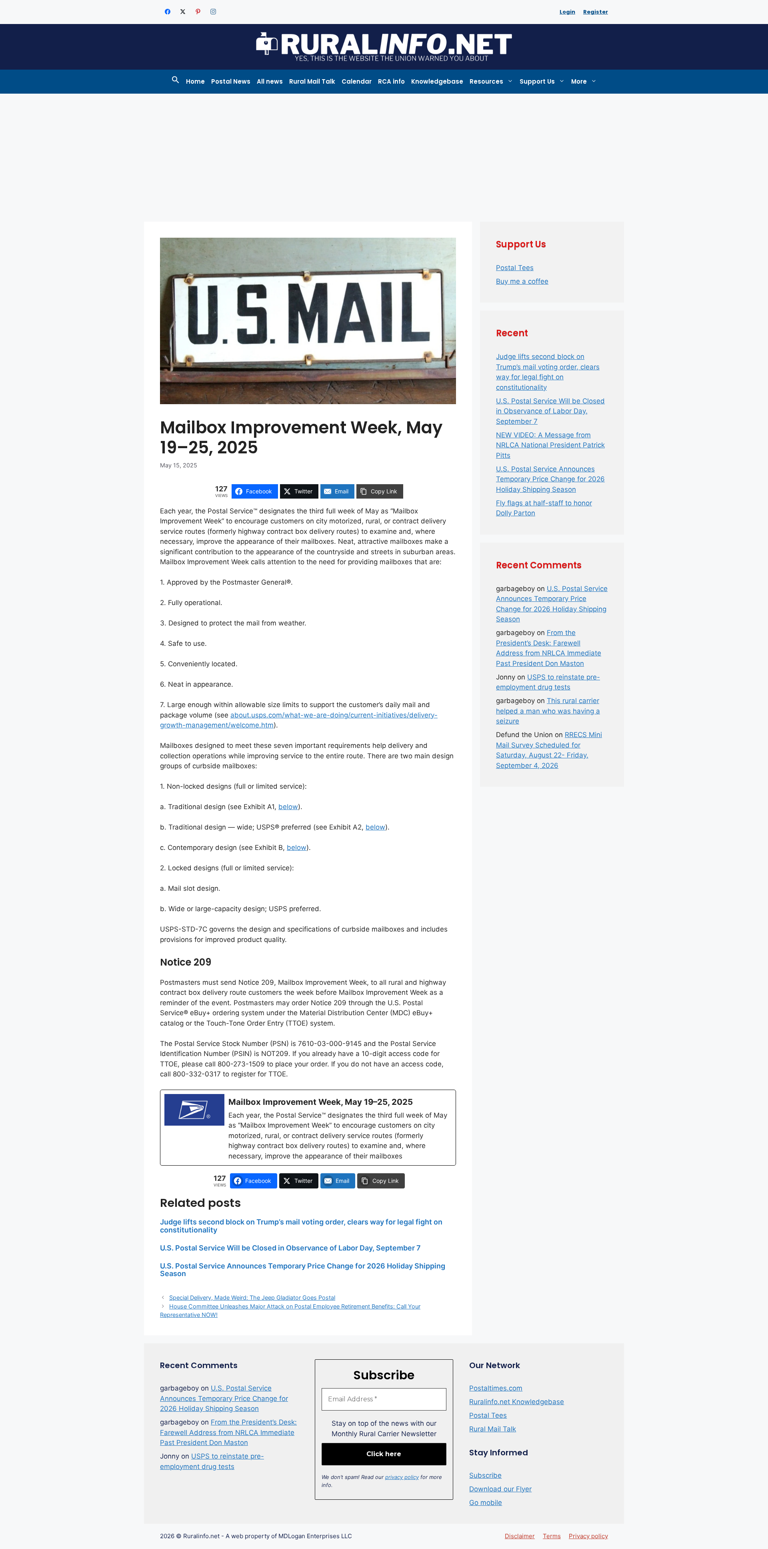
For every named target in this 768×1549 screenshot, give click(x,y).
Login (567, 12)
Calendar (357, 81)
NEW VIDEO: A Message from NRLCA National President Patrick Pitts (550, 445)
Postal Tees (515, 268)
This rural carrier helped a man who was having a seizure (548, 711)
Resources (486, 81)
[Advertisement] (384, 154)
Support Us (537, 81)
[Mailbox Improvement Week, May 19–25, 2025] (308, 1127)
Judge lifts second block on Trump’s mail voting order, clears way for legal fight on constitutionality (301, 1226)
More (579, 81)
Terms (552, 1536)
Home (195, 81)
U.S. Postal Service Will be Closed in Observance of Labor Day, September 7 (290, 1248)
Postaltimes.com (495, 1388)
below (288, 807)
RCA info (391, 81)
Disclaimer (520, 1536)
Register (595, 12)
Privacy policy (588, 1536)
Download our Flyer (500, 1489)
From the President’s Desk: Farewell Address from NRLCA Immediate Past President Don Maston (228, 1432)
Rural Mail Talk (312, 81)
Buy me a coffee (522, 281)
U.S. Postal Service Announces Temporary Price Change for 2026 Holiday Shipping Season (302, 1270)
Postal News (230, 81)
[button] (175, 82)
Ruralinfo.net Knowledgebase (516, 1402)
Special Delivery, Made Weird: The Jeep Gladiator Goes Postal (252, 1297)
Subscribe (485, 1475)
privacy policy (402, 1477)
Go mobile (485, 1503)
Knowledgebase (437, 81)
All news (270, 81)
